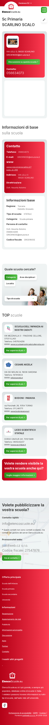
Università (6, 600)
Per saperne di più (14, 350)
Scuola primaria (26, 219)
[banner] (11, 8)
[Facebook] (4, 705)
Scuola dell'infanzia (10, 583)
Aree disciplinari (27, 277)
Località (10, 283)
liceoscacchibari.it (18, 445)
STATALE (28, 214)
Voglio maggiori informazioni (19, 475)
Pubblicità (6, 624)
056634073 (15, 73)
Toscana (21, 206)
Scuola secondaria (9, 594)
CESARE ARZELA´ (24, 364)
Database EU (24, 3)
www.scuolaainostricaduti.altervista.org (27, 344)
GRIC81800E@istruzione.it (18, 55)
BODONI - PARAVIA (25, 398)
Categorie (11, 277)
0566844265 (12, 232)
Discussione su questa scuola (22, 62)
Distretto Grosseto (26, 209)
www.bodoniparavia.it (20, 411)
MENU (44, 10)
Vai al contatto (11, 558)
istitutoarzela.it (17, 378)
